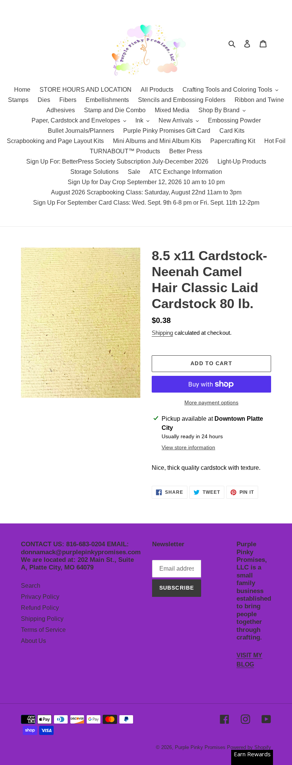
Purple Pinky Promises (201, 747)
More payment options (211, 402)
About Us (33, 641)
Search (30, 585)
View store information (188, 447)
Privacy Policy (40, 596)
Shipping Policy (42, 618)
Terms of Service (43, 630)
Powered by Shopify (249, 747)
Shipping (162, 332)
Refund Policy (40, 607)
